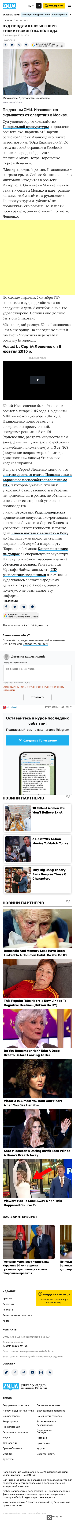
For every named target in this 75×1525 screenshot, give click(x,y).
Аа (38, 6)
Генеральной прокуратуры (26, 126)
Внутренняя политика (16, 1405)
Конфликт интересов (49, 1416)
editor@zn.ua (55, 1356)
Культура (8, 1459)
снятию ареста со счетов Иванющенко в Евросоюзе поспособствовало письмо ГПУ (37, 479)
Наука (6, 1437)
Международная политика (18, 1410)
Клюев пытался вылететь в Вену (39, 533)
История (42, 1437)
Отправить (37, 697)
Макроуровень (11, 1416)
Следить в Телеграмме (40, 740)
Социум (41, 1432)
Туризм (41, 1448)
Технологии (10, 1443)
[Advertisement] (37, 257)
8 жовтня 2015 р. (32, 349)
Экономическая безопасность (46, 1423)
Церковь (8, 1453)
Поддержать (56, 6)
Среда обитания (12, 1448)
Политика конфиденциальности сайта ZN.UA (24, 1513)
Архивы (7, 1298)
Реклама (8, 1309)
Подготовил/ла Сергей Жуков (23, 625)
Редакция (8, 1304)
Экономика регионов (15, 1432)
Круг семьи (43, 1443)
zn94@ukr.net (46, 1351)
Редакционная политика (17, 1315)
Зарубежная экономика (51, 1410)
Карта (6, 1320)
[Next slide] (69, 14)
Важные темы (11, 15)
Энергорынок (10, 1421)
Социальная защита (49, 1405)
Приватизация (11, 1426)
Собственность (46, 1453)
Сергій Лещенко (36, 346)
